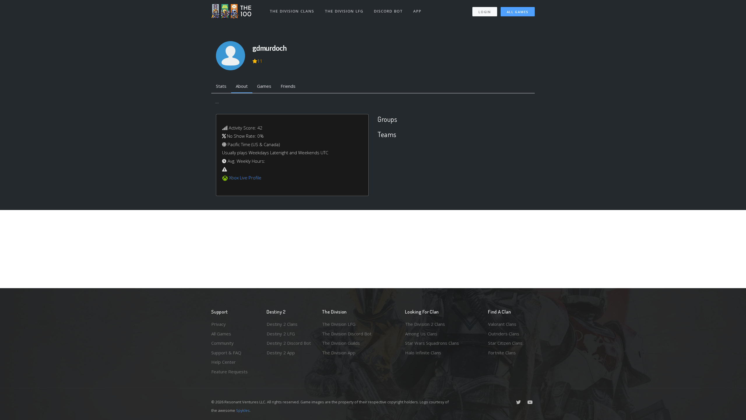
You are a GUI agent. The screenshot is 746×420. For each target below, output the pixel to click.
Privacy (218, 324)
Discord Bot (388, 11)
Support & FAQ (226, 353)
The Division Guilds (341, 343)
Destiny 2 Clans (282, 324)
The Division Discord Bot (347, 334)
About (242, 86)
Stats (221, 86)
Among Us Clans (421, 334)
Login (484, 12)
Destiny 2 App (281, 353)
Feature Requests (229, 371)
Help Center (223, 362)
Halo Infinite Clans (423, 353)
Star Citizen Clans (505, 343)
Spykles (243, 410)
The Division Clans (292, 11)
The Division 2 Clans (425, 324)
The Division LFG (344, 11)
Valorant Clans (502, 324)
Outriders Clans (503, 334)
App (417, 11)
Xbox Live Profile (245, 178)
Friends (288, 86)
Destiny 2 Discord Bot (289, 343)
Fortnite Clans (502, 353)
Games (264, 86)
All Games (518, 12)
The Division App (339, 353)
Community (222, 343)
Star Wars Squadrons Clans (432, 343)
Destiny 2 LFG (281, 334)
